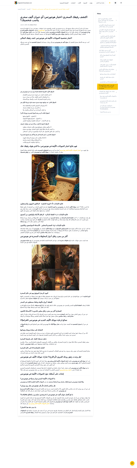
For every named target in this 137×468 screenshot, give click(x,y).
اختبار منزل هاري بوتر (65, 370)
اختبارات (73, 3)
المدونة (85, 3)
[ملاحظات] (132, 463)
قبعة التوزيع (41, 30)
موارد (91, 3)
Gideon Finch (33, 24)
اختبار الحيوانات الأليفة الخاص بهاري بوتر (70, 150)
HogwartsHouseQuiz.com (24, 3)
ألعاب (79, 3)
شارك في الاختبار (100, 2)
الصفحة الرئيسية (64, 3)
